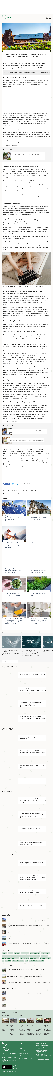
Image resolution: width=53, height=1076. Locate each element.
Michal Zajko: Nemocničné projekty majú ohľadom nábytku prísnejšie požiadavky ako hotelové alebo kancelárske (31, 703)
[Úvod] (6, 19)
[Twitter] (13, 484)
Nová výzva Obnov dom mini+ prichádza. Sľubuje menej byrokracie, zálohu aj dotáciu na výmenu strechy (28, 944)
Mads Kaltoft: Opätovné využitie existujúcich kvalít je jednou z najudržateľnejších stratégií (28, 982)
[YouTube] (21, 484)
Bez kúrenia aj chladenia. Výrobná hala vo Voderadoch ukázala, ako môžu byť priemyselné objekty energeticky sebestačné (32, 877)
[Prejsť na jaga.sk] (9, 1046)
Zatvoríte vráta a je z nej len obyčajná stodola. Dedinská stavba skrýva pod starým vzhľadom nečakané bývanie (22, 1030)
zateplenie (10, 953)
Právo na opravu (23, 1056)
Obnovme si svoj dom (24, 958)
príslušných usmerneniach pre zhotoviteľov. (15, 398)
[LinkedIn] (17, 484)
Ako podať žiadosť (11, 210)
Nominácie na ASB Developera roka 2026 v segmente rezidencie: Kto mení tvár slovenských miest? (11, 651)
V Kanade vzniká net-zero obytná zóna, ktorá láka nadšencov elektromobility (25, 976)
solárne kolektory (45, 953)
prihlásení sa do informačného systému (14, 243)
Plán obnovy (17, 953)
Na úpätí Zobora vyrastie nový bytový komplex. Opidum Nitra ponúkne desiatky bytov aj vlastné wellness (33, 800)
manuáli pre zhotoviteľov (27, 455)
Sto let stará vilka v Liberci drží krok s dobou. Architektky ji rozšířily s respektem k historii (5, 1028)
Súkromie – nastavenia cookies (26, 1061)
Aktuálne (7, 488)
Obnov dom (4, 953)
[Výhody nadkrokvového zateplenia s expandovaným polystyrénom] (7, 440)
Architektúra (7, 666)
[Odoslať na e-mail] (25, 484)
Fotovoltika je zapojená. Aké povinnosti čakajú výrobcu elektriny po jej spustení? (26, 993)
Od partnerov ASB (9, 988)
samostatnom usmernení (18, 407)
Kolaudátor (14, 661)
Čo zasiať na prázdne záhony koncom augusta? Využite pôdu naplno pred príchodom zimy (47, 1029)
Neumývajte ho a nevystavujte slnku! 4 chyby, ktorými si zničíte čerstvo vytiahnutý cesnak (39, 1029)
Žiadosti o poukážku (40, 208)
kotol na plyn (44, 955)
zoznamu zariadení (28, 175)
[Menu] (50, 17)
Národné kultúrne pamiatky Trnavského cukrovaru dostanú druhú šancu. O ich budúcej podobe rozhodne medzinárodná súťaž (32, 814)
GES (3, 960)
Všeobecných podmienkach (35, 82)
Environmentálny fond (35, 955)
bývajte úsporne (14, 955)
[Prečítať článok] (11, 642)
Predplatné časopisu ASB (25, 1051)
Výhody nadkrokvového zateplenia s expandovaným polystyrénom (26, 440)
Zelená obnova (14, 488)
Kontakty (21, 1048)
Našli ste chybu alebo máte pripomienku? (15, 493)
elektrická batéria (6, 958)
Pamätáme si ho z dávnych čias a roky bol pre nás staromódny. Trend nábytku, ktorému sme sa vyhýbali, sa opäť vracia (30, 1030)
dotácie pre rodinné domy (45, 958)
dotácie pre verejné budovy (18, 960)
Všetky (5, 661)
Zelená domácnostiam (25, 208)
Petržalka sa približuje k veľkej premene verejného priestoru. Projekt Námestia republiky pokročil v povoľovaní (33, 718)
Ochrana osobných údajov (25, 1058)
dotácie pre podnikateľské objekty (36, 960)
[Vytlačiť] (28, 484)
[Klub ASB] (47, 17)
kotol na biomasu (5, 955)
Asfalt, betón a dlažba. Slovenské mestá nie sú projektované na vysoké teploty (26, 920)
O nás (20, 1046)
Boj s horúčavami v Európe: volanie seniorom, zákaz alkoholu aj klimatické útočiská (27, 932)
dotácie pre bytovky (34, 958)
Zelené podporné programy (29, 490)
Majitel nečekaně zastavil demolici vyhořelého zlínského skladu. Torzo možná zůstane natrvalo (13, 1030)
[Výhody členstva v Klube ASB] (5, 72)
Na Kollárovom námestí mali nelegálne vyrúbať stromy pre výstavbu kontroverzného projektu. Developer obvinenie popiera (27, 970)
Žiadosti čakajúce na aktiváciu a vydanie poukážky (20, 309)
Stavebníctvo (7, 729)
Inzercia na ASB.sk (23, 1053)
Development (7, 792)
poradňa (7, 490)
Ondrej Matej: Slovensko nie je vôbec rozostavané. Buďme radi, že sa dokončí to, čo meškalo (32, 752)
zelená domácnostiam (35, 953)
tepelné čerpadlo (25, 953)
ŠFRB (27, 960)
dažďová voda (8, 960)
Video (4, 633)
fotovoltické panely (24, 955)
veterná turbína (15, 958)
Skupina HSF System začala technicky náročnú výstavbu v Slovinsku (23, 1005)
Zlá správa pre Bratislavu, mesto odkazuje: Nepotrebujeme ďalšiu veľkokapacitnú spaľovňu (29, 938)
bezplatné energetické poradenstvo (24, 136)
